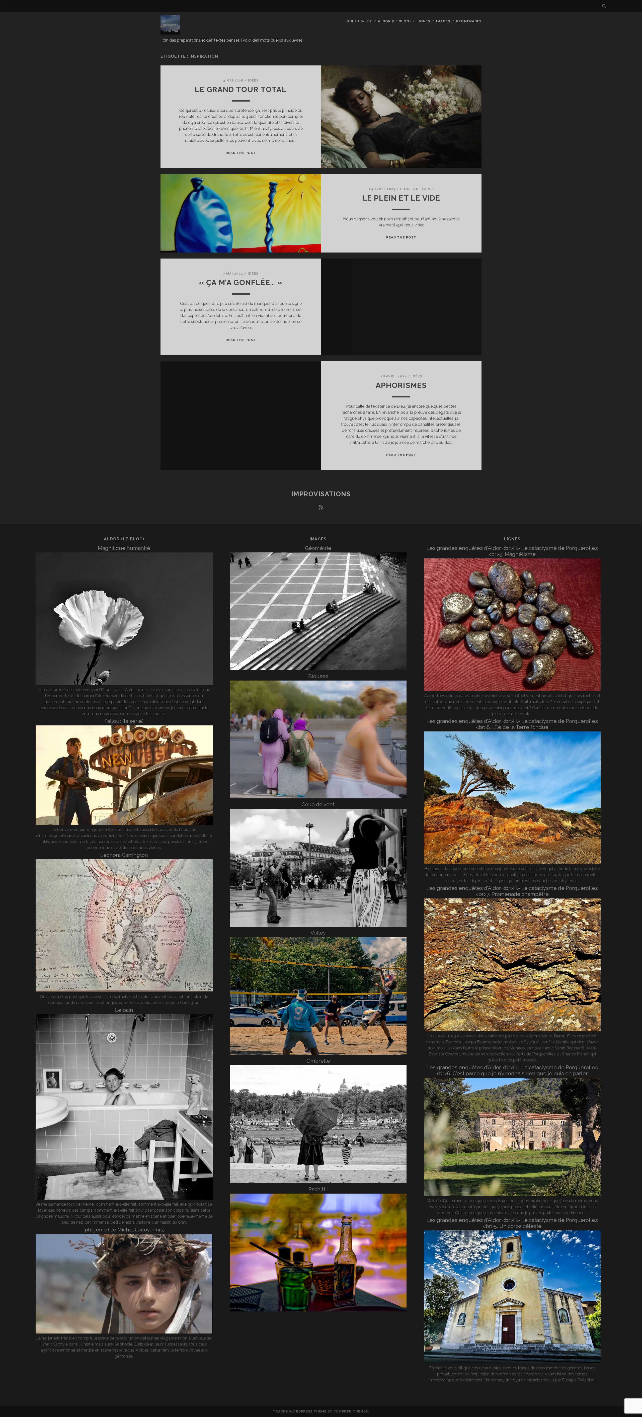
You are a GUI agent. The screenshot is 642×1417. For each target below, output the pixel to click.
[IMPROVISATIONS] (170, 32)
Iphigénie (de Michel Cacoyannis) (124, 1229)
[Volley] (318, 1053)
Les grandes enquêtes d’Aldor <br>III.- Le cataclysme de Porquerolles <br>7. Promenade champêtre (512, 891)
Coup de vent (318, 804)
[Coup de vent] (318, 925)
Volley (318, 933)
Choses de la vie (417, 189)
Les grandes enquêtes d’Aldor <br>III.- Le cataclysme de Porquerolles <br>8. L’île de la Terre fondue (512, 724)
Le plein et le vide (401, 198)
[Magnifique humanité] (124, 683)
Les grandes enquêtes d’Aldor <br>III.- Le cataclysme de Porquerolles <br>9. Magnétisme (512, 551)
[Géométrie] (318, 668)
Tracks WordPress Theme (300, 1411)
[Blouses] (318, 797)
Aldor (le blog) (394, 21)
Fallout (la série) (124, 721)
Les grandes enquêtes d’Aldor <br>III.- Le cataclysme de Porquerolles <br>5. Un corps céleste (512, 1223)
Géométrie (318, 548)
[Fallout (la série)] (124, 823)
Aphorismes (401, 385)
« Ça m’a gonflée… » (241, 282)
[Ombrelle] (318, 1182)
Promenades (469, 21)
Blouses (318, 676)
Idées (253, 80)
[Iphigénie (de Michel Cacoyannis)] (124, 1332)
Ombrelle (318, 1061)
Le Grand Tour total (241, 89)
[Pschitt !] (318, 1310)
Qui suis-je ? (359, 21)
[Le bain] (124, 1198)
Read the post (241, 153)
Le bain (124, 1010)
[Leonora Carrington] (124, 990)
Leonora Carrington (124, 855)
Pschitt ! (318, 1189)
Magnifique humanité (124, 548)
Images (443, 21)
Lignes (423, 21)
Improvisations (321, 494)
